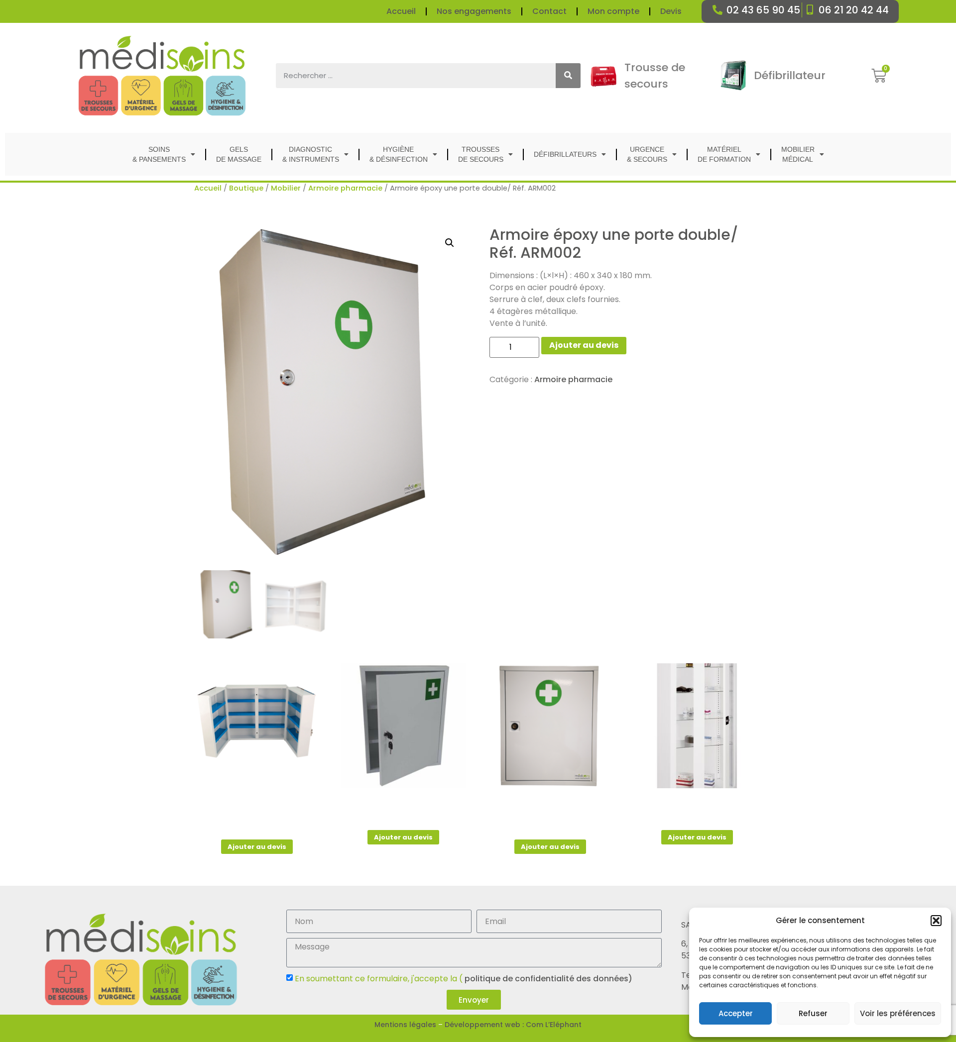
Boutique (246, 188)
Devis (671, 11)
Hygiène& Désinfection (398, 154)
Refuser (813, 1013)
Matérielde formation (724, 154)
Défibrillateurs (565, 154)
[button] (936, 921)
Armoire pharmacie (345, 188)
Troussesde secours (480, 154)
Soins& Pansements (159, 154)
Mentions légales (405, 1025)
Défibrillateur (790, 75)
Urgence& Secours (647, 154)
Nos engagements (474, 11)
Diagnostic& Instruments (310, 154)
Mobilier (286, 188)
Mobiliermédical (798, 154)
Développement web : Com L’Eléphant (513, 1025)
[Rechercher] (568, 75)
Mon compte (613, 11)
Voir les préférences (898, 1013)
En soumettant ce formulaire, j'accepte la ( (463, 978)
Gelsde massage (238, 154)
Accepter (735, 1013)
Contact (549, 11)
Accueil (401, 11)
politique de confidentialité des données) (547, 978)
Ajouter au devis (583, 345)
